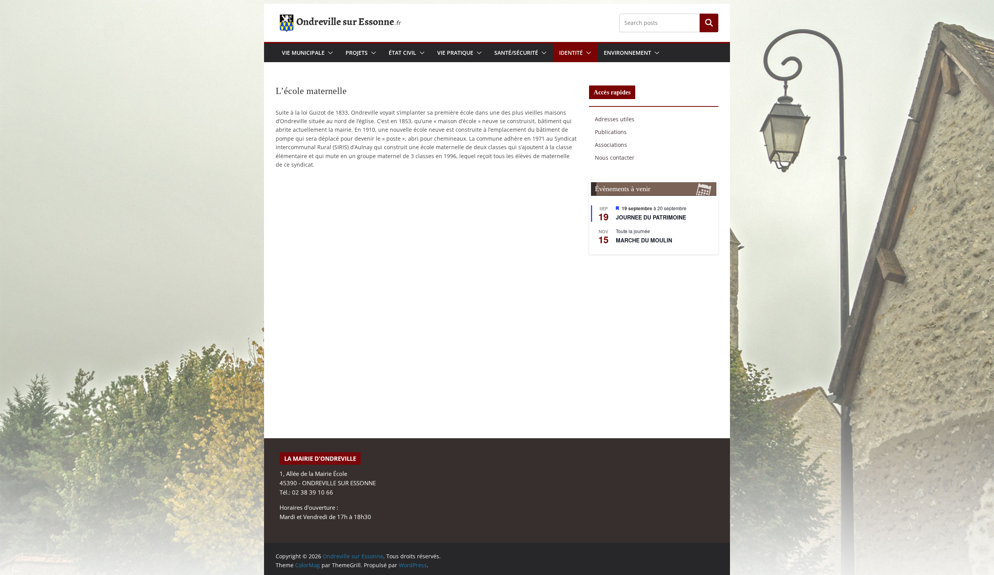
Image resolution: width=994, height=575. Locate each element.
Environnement (627, 52)
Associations (611, 144)
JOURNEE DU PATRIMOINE (651, 217)
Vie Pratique (455, 52)
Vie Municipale (303, 52)
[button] (329, 52)
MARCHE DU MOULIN (644, 240)
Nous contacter (614, 157)
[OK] (709, 23)
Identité (571, 52)
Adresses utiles (614, 119)
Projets (357, 52)
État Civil (402, 52)
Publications (611, 132)
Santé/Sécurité (516, 52)
